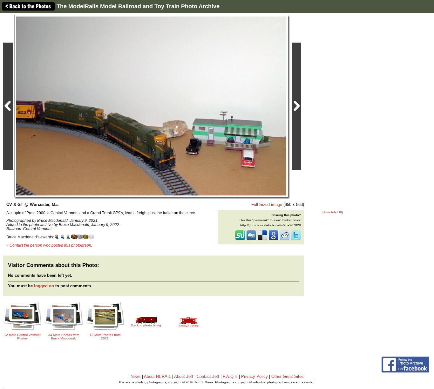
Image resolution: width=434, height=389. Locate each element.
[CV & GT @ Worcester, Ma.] (151, 105)
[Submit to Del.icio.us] (262, 239)
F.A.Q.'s (230, 376)
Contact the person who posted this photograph (50, 245)
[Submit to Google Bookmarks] (273, 239)
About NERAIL (157, 376)
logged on (44, 285)
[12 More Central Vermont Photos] (22, 329)
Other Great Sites (287, 376)
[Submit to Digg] (251, 239)
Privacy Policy (254, 376)
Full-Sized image (266, 204)
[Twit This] (296, 239)
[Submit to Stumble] (240, 239)
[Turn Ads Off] (332, 212)
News (136, 376)
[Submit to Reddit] (285, 239)
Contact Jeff (208, 376)
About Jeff (183, 376)
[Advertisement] (332, 112)
